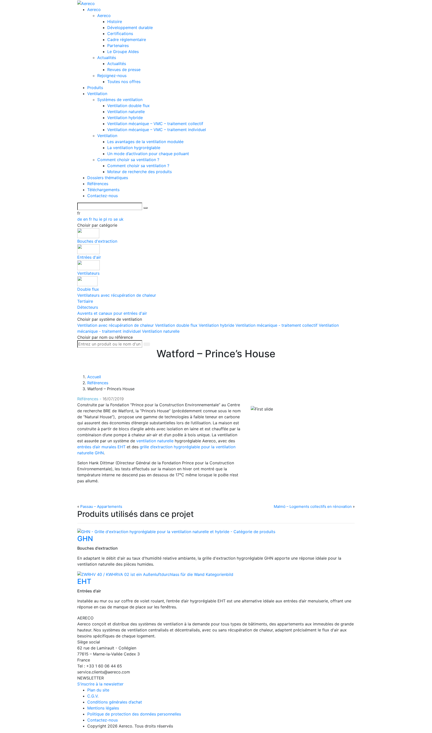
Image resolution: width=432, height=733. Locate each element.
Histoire (114, 21)
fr (91, 219)
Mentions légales (103, 707)
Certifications (120, 33)
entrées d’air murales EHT (101, 446)
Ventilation (97, 93)
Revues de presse (123, 69)
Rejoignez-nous (111, 75)
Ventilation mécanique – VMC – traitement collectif (155, 123)
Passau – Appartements (101, 506)
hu (96, 219)
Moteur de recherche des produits (139, 171)
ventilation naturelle (155, 440)
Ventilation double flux (128, 105)
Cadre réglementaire (126, 39)
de (80, 219)
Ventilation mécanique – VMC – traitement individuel (156, 129)
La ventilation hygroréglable (133, 147)
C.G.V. (92, 695)
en (86, 219)
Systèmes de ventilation (119, 99)
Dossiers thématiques (107, 177)
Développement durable (130, 27)
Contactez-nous (102, 195)
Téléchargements (103, 189)
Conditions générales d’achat (114, 701)
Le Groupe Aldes (123, 51)
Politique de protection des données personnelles (134, 713)
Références (97, 183)
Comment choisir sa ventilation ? (128, 159)
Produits (95, 87)
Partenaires (118, 45)
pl (106, 219)
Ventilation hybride (125, 117)
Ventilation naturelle (126, 111)
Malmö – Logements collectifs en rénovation (313, 506)
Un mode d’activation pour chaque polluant (148, 153)
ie (101, 219)
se (116, 219)
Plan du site (98, 689)
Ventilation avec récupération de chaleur (116, 325)
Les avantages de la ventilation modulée (145, 141)
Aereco (94, 9)
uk (121, 219)
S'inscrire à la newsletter (100, 683)
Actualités (106, 57)
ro (111, 219)
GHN (85, 538)
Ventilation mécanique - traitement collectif (277, 325)
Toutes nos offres (123, 81)
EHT (84, 581)
